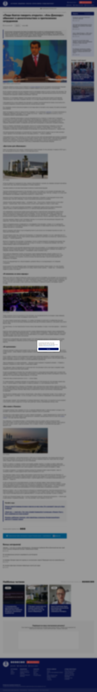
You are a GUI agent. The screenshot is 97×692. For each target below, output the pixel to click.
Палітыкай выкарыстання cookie (49, 345)
